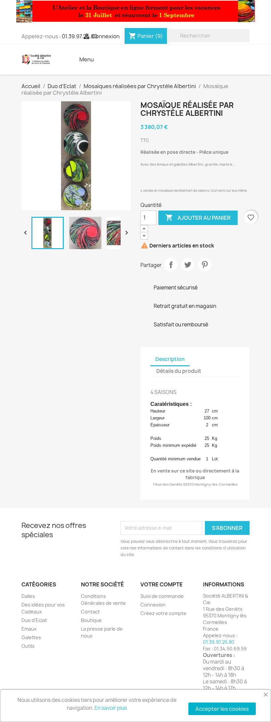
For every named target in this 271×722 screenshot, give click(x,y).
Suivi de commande (162, 596)
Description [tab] (170, 359)
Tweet (187, 264)
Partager (170, 264)
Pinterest (204, 264)
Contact (90, 611)
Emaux (29, 629)
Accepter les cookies (222, 708)
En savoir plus (111, 708)
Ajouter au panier (198, 217)
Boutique (91, 620)
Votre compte (161, 584)
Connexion (153, 605)
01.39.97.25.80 (218, 642)
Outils (28, 646)
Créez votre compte (163, 613)
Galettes (31, 637)
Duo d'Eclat (34, 620)
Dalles (28, 596)
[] (247, 40)
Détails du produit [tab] (178, 371)
